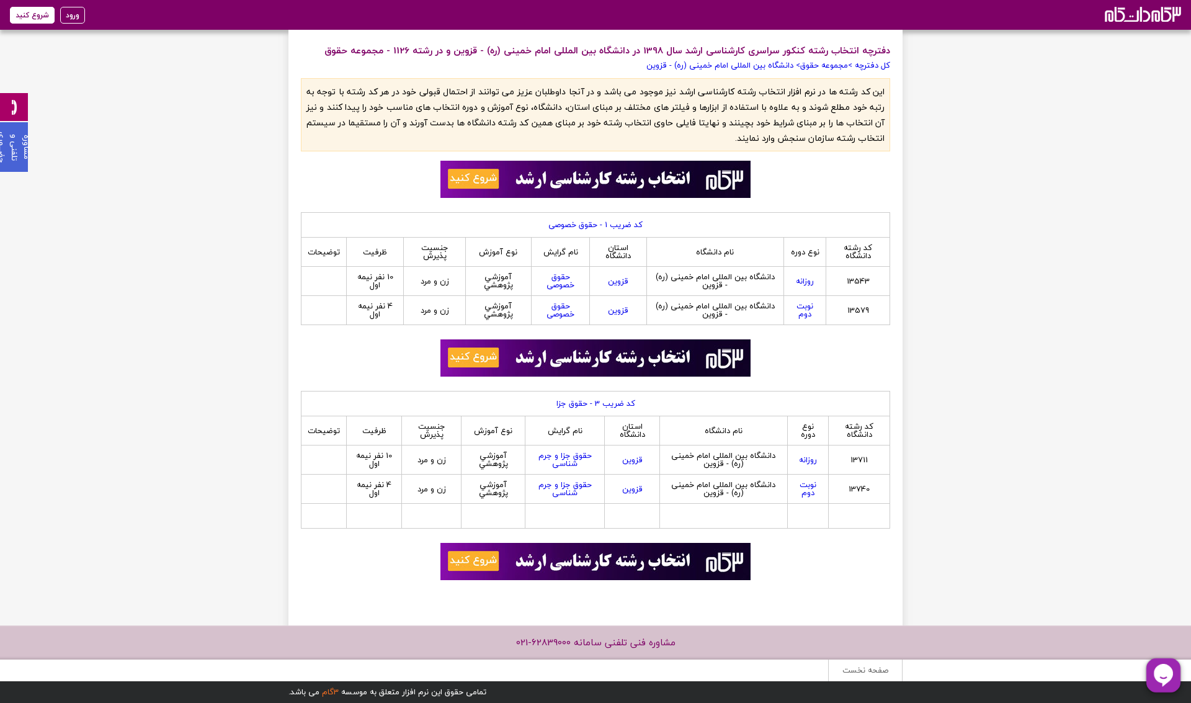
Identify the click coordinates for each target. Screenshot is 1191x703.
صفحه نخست (865, 670)
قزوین (618, 281)
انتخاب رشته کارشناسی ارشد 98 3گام (1141, 14)
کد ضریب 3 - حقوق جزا (595, 403)
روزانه (805, 281)
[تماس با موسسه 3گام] (14, 107)
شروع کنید (32, 15)
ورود (72, 15)
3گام (330, 692)
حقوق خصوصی (560, 281)
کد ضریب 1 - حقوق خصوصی (595, 224)
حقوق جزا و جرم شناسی (565, 459)
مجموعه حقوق (824, 65)
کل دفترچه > (869, 65)
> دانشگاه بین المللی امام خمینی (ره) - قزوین (723, 65)
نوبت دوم (804, 310)
